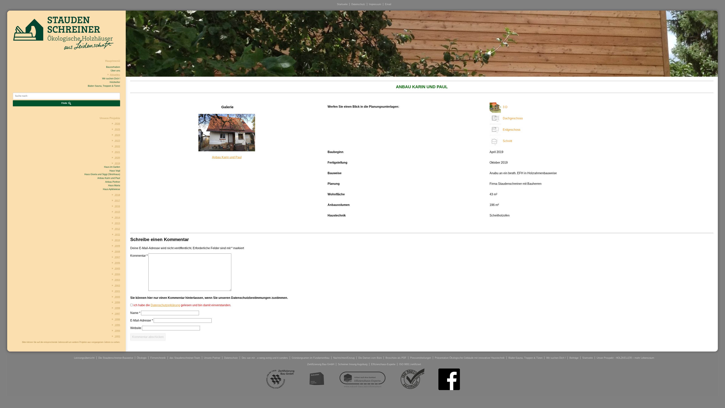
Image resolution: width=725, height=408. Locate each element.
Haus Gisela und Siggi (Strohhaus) (102, 174)
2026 (117, 123)
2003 (117, 280)
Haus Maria (114, 185)
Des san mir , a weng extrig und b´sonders (265, 357)
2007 (117, 257)
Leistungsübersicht (84, 357)
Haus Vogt (115, 170)
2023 (117, 140)
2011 (117, 234)
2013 (117, 223)
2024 (117, 135)
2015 (117, 212)
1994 (117, 330)
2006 (117, 263)
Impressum (375, 4)
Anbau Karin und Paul (108, 178)
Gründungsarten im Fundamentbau (310, 357)
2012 (117, 229)
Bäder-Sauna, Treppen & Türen (104, 86)
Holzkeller (115, 82)
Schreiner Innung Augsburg (352, 364)
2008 (117, 251)
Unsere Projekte (110, 118)
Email (388, 4)
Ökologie (142, 357)
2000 (117, 297)
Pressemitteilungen (420, 357)
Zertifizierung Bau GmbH (320, 364)
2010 (117, 240)
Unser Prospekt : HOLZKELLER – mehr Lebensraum (625, 357)
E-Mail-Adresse (141, 320)
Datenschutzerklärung (165, 305)
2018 (117, 195)
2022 (117, 146)
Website (135, 328)
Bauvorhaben (113, 67)
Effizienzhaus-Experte (383, 364)
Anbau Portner (112, 182)
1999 (117, 302)
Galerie (227, 107)
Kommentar (139, 255)
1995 (117, 325)
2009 (117, 246)
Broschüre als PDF (396, 357)
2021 (117, 152)
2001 (117, 291)
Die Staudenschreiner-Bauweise (115, 357)
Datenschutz (358, 4)
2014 (117, 217)
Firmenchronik (158, 357)
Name (135, 312)
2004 (117, 274)
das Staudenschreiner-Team (185, 357)
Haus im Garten (112, 167)
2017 (117, 200)
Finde (64, 103)
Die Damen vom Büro (370, 357)
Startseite (342, 4)
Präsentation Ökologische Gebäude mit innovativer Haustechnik (470, 357)
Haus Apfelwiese (111, 189)
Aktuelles (115, 74)
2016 (117, 206)
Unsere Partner (212, 357)
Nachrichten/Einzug (344, 357)
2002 (117, 285)
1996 (117, 319)
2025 (117, 129)
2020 (117, 157)
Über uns (115, 70)
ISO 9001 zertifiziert (410, 364)
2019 (117, 163)
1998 (117, 308)
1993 (117, 336)
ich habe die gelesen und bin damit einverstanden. (182, 305)
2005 (117, 268)
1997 (117, 313)
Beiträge (573, 357)
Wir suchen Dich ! (111, 78)
